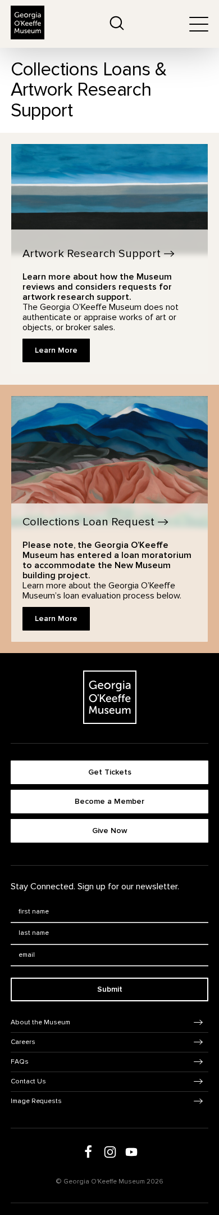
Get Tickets (109, 772)
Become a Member (109, 801)
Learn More (56, 350)
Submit (109, 989)
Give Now (109, 830)
